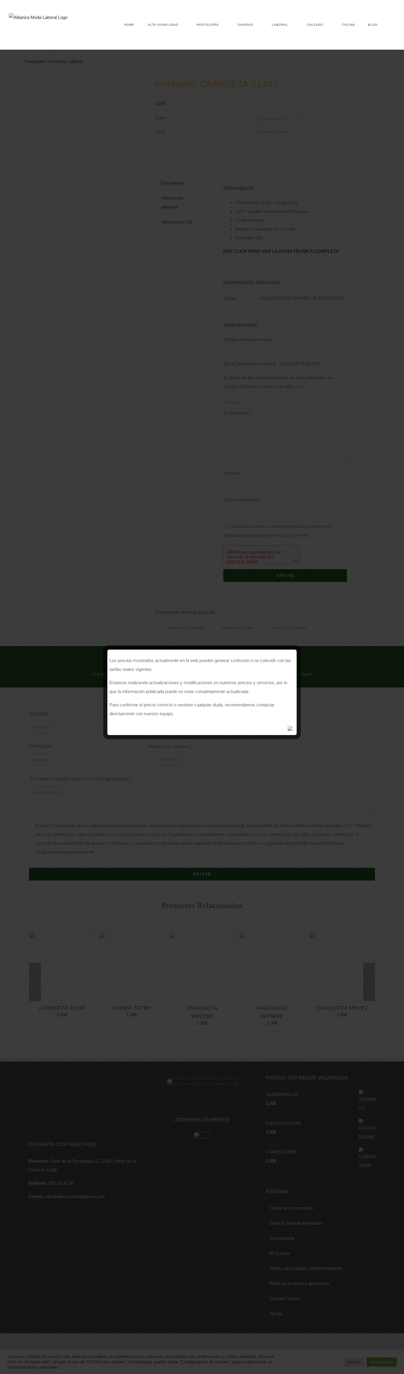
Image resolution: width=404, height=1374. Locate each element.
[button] (386, 25)
